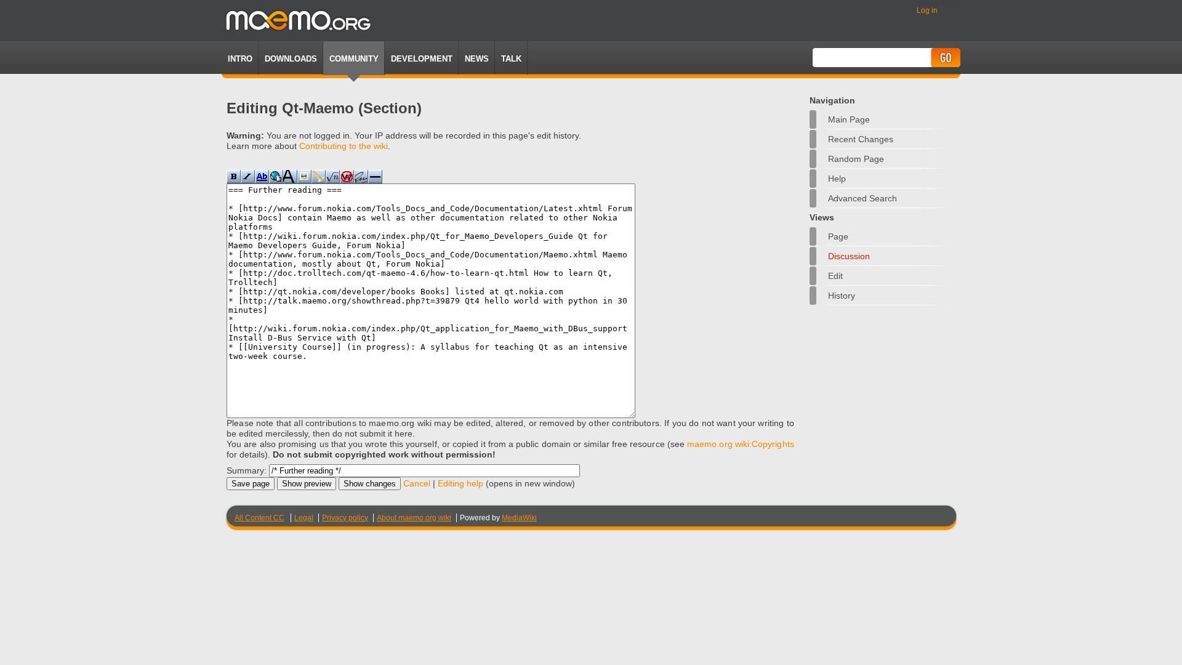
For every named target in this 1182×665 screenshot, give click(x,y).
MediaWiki (519, 518)
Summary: (247, 470)
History (841, 295)
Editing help (460, 483)
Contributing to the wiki (343, 146)
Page (838, 236)
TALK (511, 58)
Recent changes (860, 139)
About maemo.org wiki (414, 518)
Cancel (416, 483)
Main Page (849, 119)
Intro (240, 58)
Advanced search (862, 198)
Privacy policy (345, 518)
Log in (927, 10)
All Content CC (259, 518)
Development (421, 58)
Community (354, 58)
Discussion (849, 256)
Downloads (291, 58)
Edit (835, 276)
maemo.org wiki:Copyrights (740, 444)
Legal (303, 518)
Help (837, 178)
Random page (856, 159)
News (477, 58)
